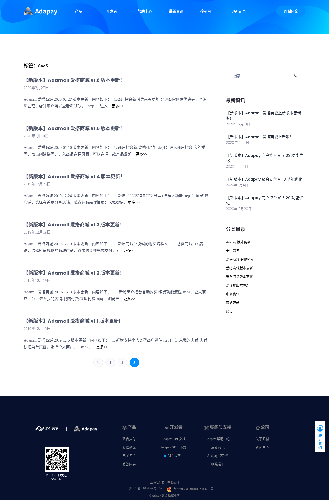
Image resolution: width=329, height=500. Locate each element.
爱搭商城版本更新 (239, 268)
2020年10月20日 (238, 208)
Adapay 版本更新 (238, 242)
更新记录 (238, 11)
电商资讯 (232, 294)
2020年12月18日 (238, 124)
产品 (78, 11)
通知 (229, 311)
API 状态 (174, 456)
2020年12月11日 (237, 142)
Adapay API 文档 (173, 439)
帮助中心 (145, 11)
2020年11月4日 (237, 166)
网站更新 (232, 303)
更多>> (118, 106)
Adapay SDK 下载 (173, 447)
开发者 (111, 11)
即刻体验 (291, 11)
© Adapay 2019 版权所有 (164, 495)
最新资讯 (176, 11)
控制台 (205, 11)
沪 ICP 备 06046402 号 (145, 488)
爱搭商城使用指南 (239, 259)
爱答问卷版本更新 (239, 277)
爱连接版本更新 (238, 285)
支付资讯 (232, 251)
